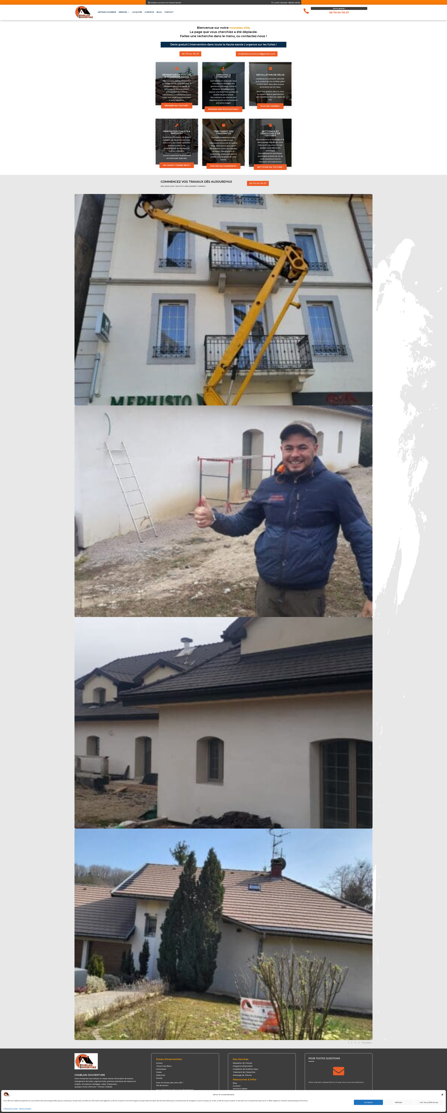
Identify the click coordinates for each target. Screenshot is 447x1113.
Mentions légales (25, 1109)
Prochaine (366, 1043)
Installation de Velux (270, 75)
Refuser (398, 1102)
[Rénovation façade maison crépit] (223, 828)
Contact (169, 12)
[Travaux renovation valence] (223, 1039)
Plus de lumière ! (270, 106)
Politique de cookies (10, 1109)
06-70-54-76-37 (190, 53)
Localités (137, 12)
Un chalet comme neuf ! (176, 165)
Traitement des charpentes (223, 132)
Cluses (159, 1072)
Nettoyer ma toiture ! (270, 167)
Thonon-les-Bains (163, 1066)
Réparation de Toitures (242, 1063)
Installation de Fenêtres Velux (245, 1069)
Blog (159, 12)
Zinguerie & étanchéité (223, 76)
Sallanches (160, 1075)
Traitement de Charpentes (244, 1072)
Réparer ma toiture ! (177, 106)
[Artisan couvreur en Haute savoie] (223, 616)
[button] (442, 1094)
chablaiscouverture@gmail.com (256, 53)
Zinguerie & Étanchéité (242, 1066)
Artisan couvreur (107, 12)
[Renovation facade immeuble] (223, 405)
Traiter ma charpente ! (223, 166)
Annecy (159, 1063)
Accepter (368, 1102)
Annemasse (161, 1069)
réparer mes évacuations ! (223, 109)
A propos (149, 12)
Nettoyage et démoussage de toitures (270, 133)
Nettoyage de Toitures (242, 1075)
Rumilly (159, 1078)
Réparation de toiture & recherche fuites (176, 76)
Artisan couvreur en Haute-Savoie (165, 3)
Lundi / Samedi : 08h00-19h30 (287, 3)
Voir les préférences (429, 1102)
